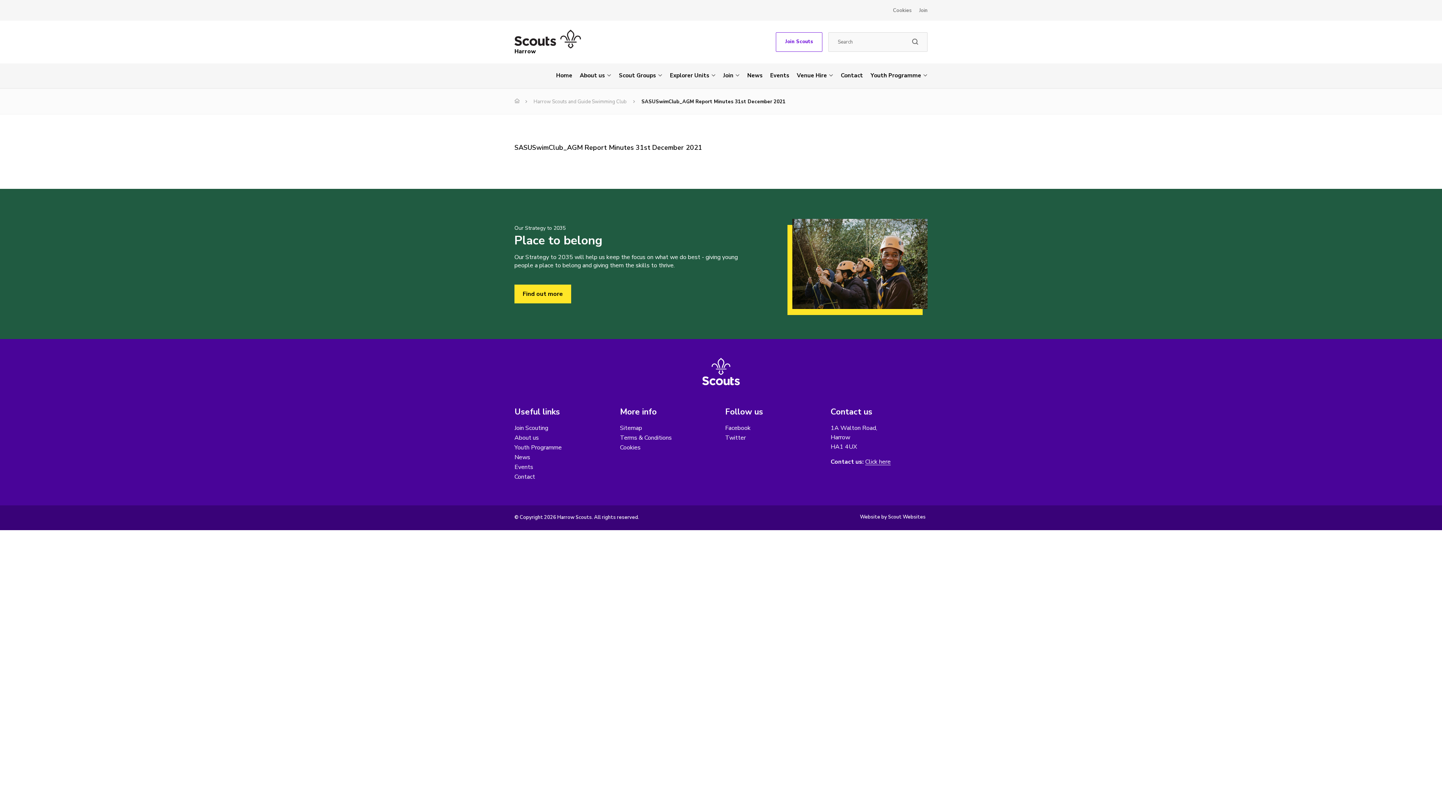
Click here (878, 462)
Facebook (738, 428)
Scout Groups (637, 75)
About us (592, 75)
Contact (852, 75)
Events (779, 75)
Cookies (902, 10)
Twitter (735, 438)
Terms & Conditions (646, 438)
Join (923, 10)
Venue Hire (812, 75)
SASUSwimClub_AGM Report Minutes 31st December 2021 (608, 147)
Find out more (543, 294)
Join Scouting (531, 428)
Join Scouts (799, 41)
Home (564, 75)
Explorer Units (689, 75)
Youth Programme (895, 75)
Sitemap (631, 428)
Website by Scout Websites (893, 517)
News (755, 75)
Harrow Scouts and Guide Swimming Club (580, 101)
